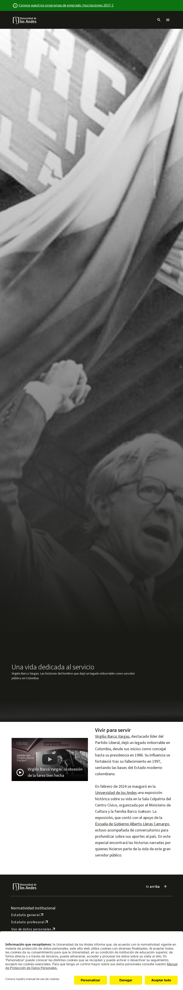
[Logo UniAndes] (25, 20)
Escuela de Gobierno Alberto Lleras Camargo (132, 824)
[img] (24, 20)
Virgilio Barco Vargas (112, 736)
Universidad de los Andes (116, 793)
